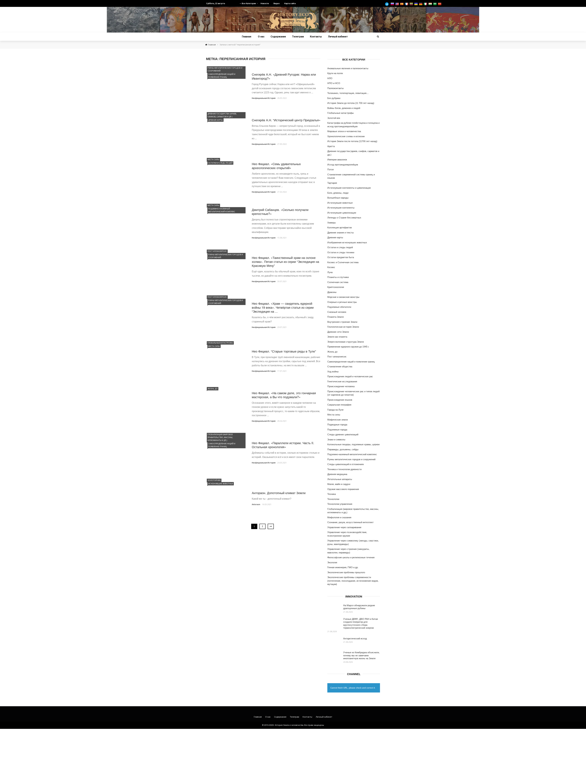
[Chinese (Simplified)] (440, 4)
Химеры (331, 222)
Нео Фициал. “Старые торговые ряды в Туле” (284, 351)
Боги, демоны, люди (337, 193)
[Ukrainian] (416, 4)
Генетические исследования (342, 381)
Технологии (333, 499)
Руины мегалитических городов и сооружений (225, 69)
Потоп (330, 169)
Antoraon (256, 504)
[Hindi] (430, 4)
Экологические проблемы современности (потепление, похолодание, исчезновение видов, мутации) (352, 580)
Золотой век (214, 480)
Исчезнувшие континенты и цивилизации (349, 187)
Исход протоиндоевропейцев (342, 164)
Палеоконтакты (335, 88)
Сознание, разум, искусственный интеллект (350, 522)
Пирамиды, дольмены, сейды (342, 449)
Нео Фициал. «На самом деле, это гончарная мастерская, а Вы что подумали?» (284, 395)
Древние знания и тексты (340, 232)
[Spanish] (402, 4)
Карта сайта (290, 3)
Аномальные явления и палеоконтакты (347, 68)
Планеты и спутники (338, 277)
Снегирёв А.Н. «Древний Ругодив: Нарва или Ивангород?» (284, 76)
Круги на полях (335, 73)
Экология (332, 562)
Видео (276, 3)
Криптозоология (335, 287)
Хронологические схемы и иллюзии (346, 136)
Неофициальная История (263, 98)
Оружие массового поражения (343, 489)
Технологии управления (339, 504)
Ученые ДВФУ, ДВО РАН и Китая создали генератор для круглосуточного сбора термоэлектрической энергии (360, 623)
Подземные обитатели (339, 307)
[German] (421, 4)
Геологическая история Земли (343, 326)
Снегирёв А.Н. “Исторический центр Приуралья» (286, 120)
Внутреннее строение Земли (342, 322)
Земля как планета (337, 336)
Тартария (332, 183)
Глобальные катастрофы (220, 343)
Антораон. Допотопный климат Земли (279, 493)
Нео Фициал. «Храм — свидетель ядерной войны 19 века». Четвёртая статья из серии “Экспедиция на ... (283, 307)
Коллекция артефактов (339, 227)
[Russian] (393, 4)
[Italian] (426, 4)
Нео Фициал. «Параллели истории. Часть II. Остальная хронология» (283, 445)
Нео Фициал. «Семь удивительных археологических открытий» (276, 166)
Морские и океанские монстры (343, 297)
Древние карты (215, 120)
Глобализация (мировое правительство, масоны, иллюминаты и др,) (220, 437)
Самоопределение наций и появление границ (221, 75)
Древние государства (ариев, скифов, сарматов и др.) (222, 115)
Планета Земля (335, 317)
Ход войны (333, 371)
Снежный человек (336, 312)
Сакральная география (339, 404)
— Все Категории (248, 3)
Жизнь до (213, 388)
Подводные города (337, 424)
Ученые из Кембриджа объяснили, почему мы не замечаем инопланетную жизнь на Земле (361, 655)
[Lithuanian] (411, 4)
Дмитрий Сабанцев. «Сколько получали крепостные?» (280, 211)
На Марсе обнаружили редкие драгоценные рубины (359, 607)
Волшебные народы (338, 197)
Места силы (213, 159)
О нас (261, 36)
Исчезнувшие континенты (340, 207)
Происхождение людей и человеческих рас (350, 376)
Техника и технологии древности (344, 469)
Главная (246, 36)
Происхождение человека (340, 386)
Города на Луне (335, 409)
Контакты (316, 36)
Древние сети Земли (338, 332)
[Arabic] (435, 4)
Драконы (331, 292)
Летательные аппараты (339, 479)
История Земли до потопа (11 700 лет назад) (350, 103)
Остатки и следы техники (340, 252)
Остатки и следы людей (220, 163)
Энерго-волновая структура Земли (345, 341)
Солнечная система (337, 282)
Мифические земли (337, 419)
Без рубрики (333, 98)
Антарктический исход (355, 638)
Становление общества (339, 366)
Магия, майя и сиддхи (338, 484)
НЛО (329, 78)
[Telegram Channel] (387, 4)
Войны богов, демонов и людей (343, 108)
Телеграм (298, 36)
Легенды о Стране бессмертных (344, 217)
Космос (331, 267)
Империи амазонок (337, 159)
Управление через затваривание (344, 527)
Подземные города (337, 429)
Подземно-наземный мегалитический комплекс (221, 210)
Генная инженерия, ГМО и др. (342, 567)
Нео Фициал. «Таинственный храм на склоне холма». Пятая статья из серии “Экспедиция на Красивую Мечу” (285, 261)
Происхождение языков (339, 399)
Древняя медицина (337, 474)
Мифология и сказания (339, 517)
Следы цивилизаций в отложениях (345, 464)
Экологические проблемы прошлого (346, 572)
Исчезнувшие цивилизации (341, 212)
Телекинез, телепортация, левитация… (348, 93)
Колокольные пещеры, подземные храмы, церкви (353, 444)
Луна (330, 272)
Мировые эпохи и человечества (344, 131)
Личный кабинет (338, 36)
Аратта (331, 146)
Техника (331, 494)
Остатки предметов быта (340, 257)
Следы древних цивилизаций (342, 434)
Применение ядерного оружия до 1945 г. (348, 346)
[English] (397, 4)
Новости (264, 3)
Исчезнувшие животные (220, 483)
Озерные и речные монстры (342, 302)
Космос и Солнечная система (342, 262)
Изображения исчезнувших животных (347, 242)
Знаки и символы (336, 439)
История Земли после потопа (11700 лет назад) (352, 141)
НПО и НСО (333, 83)
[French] (407, 4)
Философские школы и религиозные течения (350, 557)
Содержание (278, 36)
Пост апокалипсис (217, 251)
